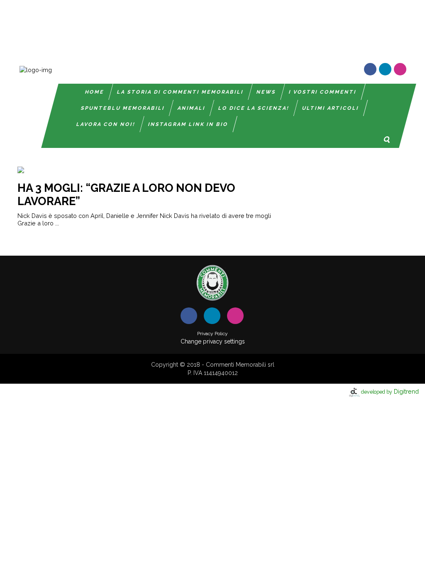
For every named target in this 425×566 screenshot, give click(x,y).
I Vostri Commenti (323, 92)
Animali (191, 108)
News (266, 92)
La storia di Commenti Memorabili (181, 92)
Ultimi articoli (330, 108)
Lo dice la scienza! (253, 108)
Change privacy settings (213, 341)
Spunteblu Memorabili (123, 108)
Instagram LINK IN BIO (189, 124)
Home (95, 92)
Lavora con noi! (106, 124)
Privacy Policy (212, 333)
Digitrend (390, 391)
